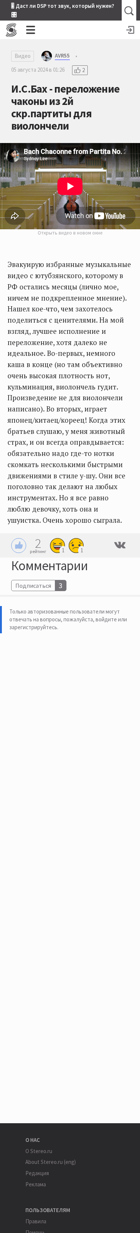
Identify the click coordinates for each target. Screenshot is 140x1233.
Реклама (35, 1184)
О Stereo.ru (38, 1151)
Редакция (37, 1173)
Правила (35, 1221)
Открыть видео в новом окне (70, 233)
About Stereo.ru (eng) (50, 1161)
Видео (23, 55)
